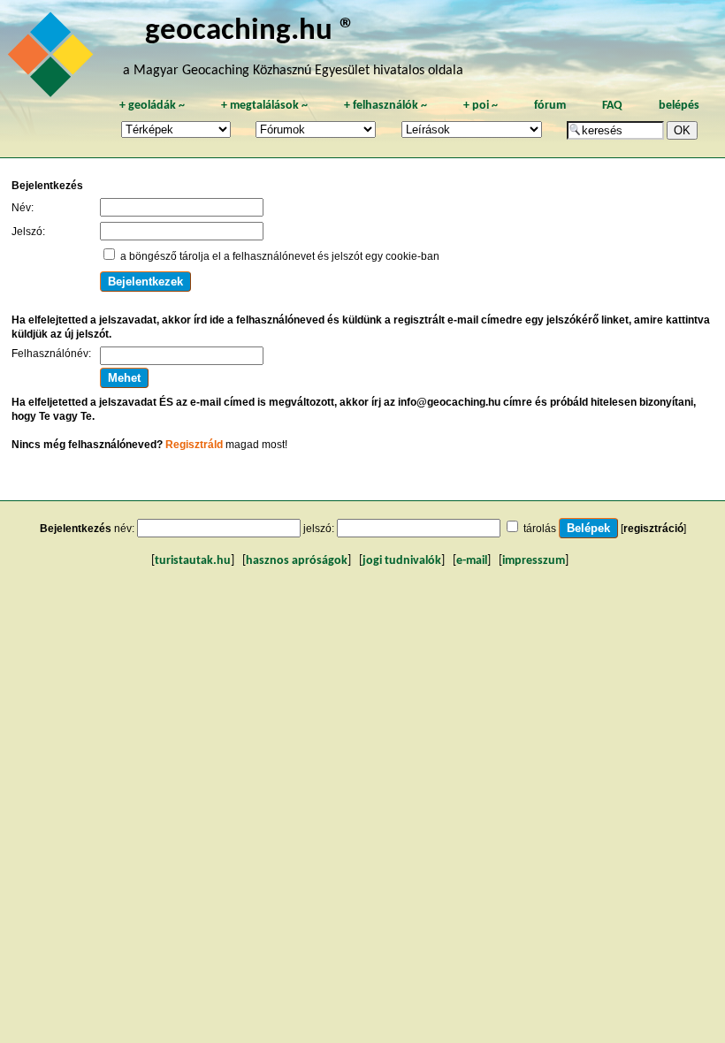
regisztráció (653, 528)
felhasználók (385, 105)
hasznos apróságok (296, 561)
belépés (679, 105)
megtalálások (264, 105)
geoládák (152, 105)
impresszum (533, 561)
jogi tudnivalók (401, 561)
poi (480, 105)
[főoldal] (53, 59)
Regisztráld (194, 444)
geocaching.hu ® (250, 31)
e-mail (471, 561)
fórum (550, 105)
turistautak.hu (193, 561)
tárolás (539, 528)
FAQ (612, 105)
